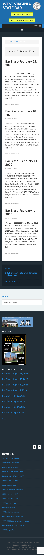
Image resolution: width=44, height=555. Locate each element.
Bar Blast (16, 104)
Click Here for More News (13, 282)
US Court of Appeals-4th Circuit (12, 489)
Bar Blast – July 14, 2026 (13, 407)
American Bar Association (10, 458)
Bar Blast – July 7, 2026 (13, 412)
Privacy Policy (11, 549)
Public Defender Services (10, 467)
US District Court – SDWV (10, 498)
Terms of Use (21, 549)
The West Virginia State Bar (14, 542)
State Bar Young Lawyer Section (12, 471)
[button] (36, 26)
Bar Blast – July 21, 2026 (13, 401)
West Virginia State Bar (22, 7)
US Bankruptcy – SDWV (9, 485)
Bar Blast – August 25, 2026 (15, 373)
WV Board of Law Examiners (11, 512)
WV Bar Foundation (8, 507)
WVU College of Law (8, 530)
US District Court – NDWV (10, 494)
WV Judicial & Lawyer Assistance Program (15, 521)
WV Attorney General (9, 503)
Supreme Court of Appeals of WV (13, 476)
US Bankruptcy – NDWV (10, 480)
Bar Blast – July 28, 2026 (13, 396)
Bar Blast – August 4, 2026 (14, 390)
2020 (17, 42)
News (8, 42)
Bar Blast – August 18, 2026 (15, 379)
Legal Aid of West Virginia (10, 462)
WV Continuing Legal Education (12, 516)
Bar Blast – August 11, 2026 (15, 384)
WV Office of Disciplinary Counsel (13, 525)
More (4, 419)
